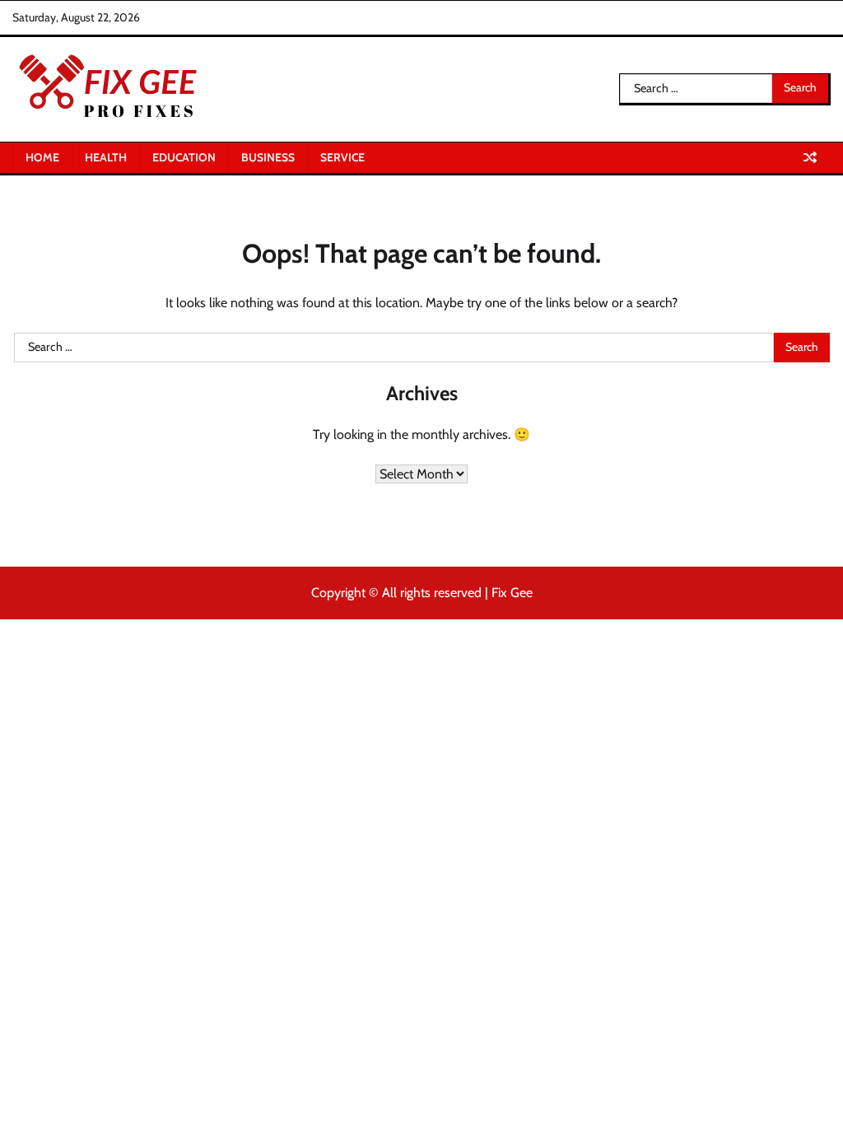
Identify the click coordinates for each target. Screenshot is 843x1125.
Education (184, 157)
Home (42, 157)
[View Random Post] (810, 157)
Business (268, 157)
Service (342, 157)
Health (106, 157)
